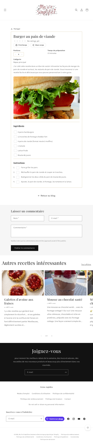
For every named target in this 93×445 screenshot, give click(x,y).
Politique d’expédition (61, 437)
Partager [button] (17, 29)
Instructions (19, 162)
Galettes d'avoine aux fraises (18, 301)
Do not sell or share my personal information (46, 404)
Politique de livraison (54, 399)
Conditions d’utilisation (44, 437)
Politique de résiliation (47, 439)
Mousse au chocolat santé (64, 299)
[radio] (14, 41)
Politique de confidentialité (63, 393)
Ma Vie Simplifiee (24, 434)
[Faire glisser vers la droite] (51, 336)
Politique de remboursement (31, 399)
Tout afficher (86, 264)
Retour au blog (48, 195)
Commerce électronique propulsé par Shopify (44, 434)
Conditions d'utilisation (41, 393)
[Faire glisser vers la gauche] (41, 336)
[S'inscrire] (65, 372)
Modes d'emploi (23, 393)
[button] (5, 10)
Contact (68, 399)
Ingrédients (18, 126)
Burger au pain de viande (34, 36)
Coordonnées (75, 437)
